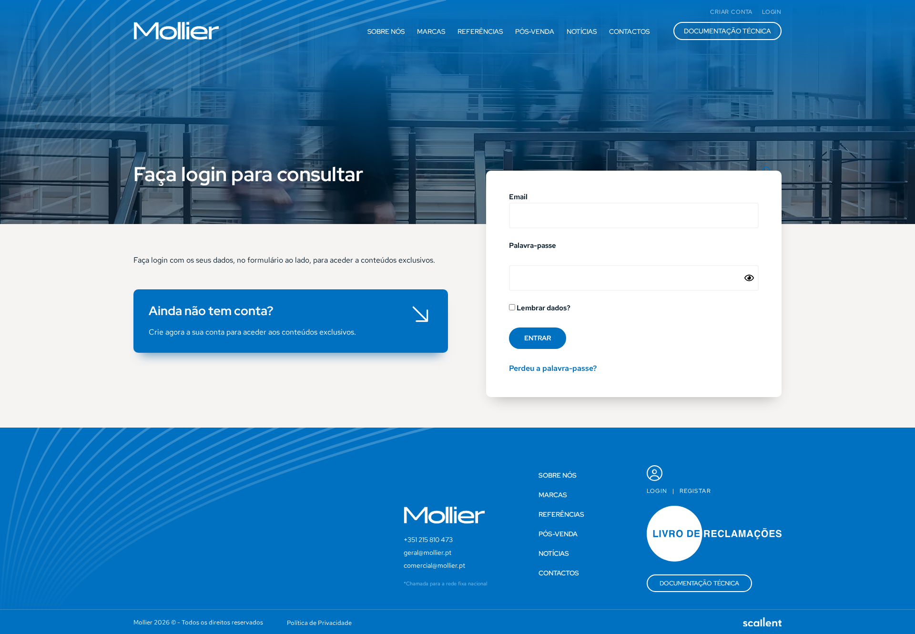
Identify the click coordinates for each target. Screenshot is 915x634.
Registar (695, 491)
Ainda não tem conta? (211, 311)
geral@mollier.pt (427, 552)
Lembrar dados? (542, 308)
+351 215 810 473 (428, 539)
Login (657, 491)
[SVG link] (176, 30)
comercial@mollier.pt (434, 565)
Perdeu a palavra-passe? (553, 368)
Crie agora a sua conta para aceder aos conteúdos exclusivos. (252, 332)
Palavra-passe (532, 246)
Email (518, 198)
